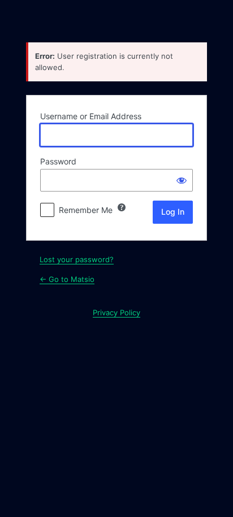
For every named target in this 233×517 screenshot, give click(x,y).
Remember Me (86, 210)
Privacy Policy (116, 312)
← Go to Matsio (67, 279)
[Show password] (181, 180)
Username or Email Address (90, 116)
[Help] (121, 207)
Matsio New (116, 20)
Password (58, 161)
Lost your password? (77, 259)
